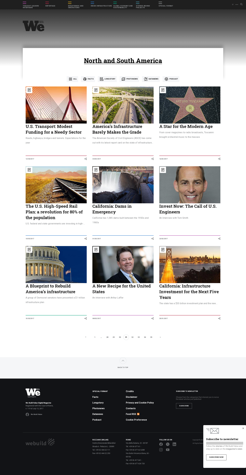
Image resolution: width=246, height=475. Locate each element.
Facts (90, 79)
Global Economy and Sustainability (123, 7)
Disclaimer (131, 397)
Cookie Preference (136, 419)
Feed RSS (131, 414)
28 (107, 337)
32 (132, 337)
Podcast (173, 79)
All (75, 79)
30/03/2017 (96, 159)
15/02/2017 (30, 318)
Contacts (131, 408)
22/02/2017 (163, 239)
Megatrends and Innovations (75, 7)
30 (120, 337)
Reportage (50, 6)
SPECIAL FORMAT (166, 6)
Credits (130, 391)
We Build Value (36, 414)
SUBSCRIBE (184, 406)
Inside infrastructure (101, 6)
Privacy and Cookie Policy (140, 402)
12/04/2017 (30, 159)
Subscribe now (216, 457)
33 (139, 337)
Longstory (109, 79)
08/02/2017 (96, 318)
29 (114, 337)
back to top (123, 367)
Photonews (132, 79)
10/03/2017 (30, 239)
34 (145, 337)
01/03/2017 (96, 239)
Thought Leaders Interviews (31, 7)
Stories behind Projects (143, 7)
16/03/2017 (163, 159)
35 (151, 337)
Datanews (153, 79)
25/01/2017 (163, 318)
